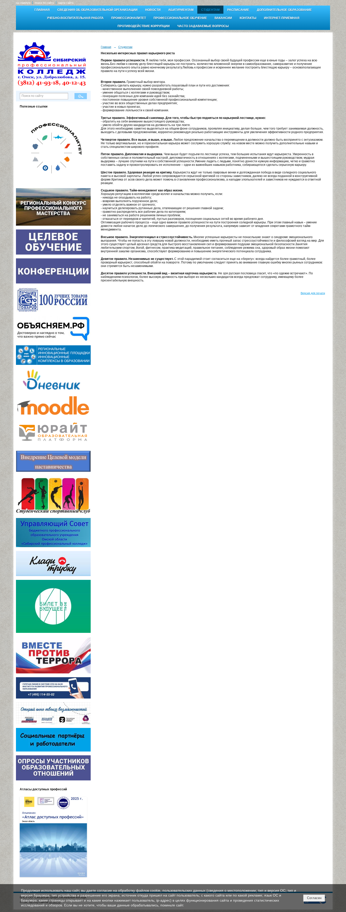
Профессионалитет (128, 18)
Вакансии (223, 18)
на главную (23, 2)
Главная (42, 10)
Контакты (248, 18)
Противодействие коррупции (144, 26)
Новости (153, 10)
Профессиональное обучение (180, 18)
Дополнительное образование (284, 10)
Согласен (314, 898)
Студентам (210, 10)
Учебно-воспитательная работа (75, 18)
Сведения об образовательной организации (97, 10)
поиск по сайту (44, 2)
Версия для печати (313, 293)
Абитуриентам (181, 10)
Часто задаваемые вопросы (203, 26)
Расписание (238, 10)
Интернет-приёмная (281, 18)
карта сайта (65, 2)
